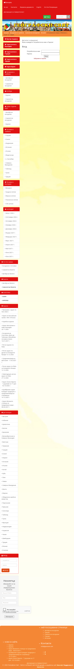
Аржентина (6, 424)
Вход (47, 17)
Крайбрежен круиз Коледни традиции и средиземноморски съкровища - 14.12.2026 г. (8, 393)
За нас (6, 7)
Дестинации (7, 412)
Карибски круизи (8, 321)
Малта (4, 489)
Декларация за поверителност (14, 12)
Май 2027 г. (9, 248)
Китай (4, 469)
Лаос (4, 477)
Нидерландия (6, 526)
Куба (3, 473)
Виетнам (5, 442)
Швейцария (6, 538)
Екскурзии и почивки (9, 266)
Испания (8, 147)
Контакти (14, 7)
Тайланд (8, 169)
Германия (5, 446)
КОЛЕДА (9, 91)
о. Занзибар (9, 159)
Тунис (7, 173)
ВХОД (6, 570)
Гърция (8, 135)
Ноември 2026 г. (10, 225)
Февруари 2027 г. (11, 237)
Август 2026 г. (10, 213)
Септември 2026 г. (11, 217)
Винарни (8, 188)
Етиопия (5, 550)
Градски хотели (10, 192)
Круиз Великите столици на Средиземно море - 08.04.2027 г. (8, 404)
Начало (8, 2)
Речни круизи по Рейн (8, 346)
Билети (5, 279)
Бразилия (5, 432)
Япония (4, 546)
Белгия (4, 428)
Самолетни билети (8, 270)
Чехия (4, 534)
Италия (8, 151)
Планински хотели (11, 200)
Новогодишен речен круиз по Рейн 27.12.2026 (9, 376)
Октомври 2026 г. (11, 221)
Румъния (5, 507)
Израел (4, 458)
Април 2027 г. (10, 245)
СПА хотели (9, 204)
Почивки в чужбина (9, 130)
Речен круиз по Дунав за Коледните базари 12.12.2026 (8, 352)
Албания (5, 420)
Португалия (6, 503)
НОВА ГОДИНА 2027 (10, 107)
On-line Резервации (50, 7)
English (39, 7)
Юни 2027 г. (9, 252)
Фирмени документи (27, 7)
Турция (8, 177)
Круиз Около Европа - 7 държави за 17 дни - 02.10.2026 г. (9, 384)
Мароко (5, 493)
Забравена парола (40, 58)
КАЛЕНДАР (9, 209)
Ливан (4, 481)
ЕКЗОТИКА (6, 292)
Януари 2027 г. (10, 233)
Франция (5, 523)
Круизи (8, 95)
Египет (7, 139)
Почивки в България (9, 183)
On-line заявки (8, 262)
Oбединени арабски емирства (9, 498)
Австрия (5, 416)
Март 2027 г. (9, 241)
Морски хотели (10, 196)
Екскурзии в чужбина (9, 73)
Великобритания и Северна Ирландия (8, 437)
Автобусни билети (8, 274)
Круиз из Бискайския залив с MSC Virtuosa (9, 317)
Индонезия (9, 143)
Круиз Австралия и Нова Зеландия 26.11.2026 (8, 327)
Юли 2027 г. (9, 256)
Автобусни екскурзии (9, 79)
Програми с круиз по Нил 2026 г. (9, 311)
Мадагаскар (9, 155)
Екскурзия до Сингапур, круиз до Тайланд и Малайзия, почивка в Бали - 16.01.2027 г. (9, 337)
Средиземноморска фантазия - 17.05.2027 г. (9, 360)
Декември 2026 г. (11, 229)
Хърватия (5, 530)
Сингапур (5, 511)
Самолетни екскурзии (9, 85)
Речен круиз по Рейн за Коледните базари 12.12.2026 (9, 368)
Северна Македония (8, 164)
